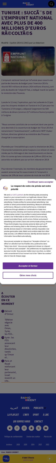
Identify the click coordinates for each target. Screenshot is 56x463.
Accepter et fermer (28, 265)
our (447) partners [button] (17, 195)
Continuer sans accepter (40, 181)
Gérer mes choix (28, 275)
